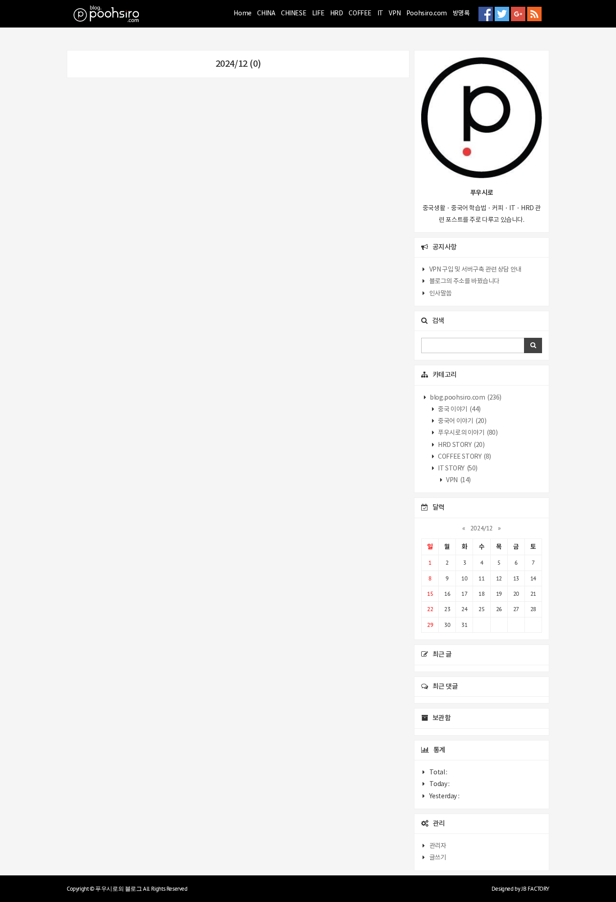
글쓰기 (437, 857)
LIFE (318, 13)
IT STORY (457, 468)
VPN (394, 13)
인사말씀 (440, 293)
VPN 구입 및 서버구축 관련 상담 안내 (475, 269)
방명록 (461, 13)
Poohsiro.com (426, 13)
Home (242, 13)
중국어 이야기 (462, 421)
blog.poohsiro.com (465, 397)
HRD (336, 13)
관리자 (437, 846)
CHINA (266, 13)
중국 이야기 (459, 409)
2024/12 (481, 528)
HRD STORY (461, 445)
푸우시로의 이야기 (467, 433)
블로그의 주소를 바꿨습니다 (464, 281)
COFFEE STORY (464, 456)
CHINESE (293, 13)
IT (380, 13)
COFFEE (360, 13)
